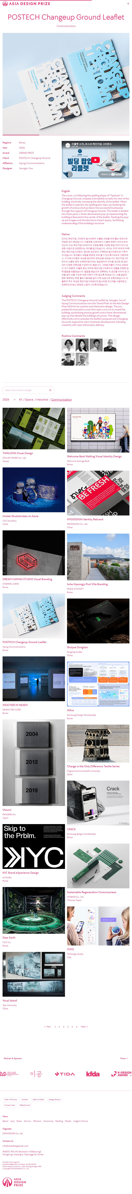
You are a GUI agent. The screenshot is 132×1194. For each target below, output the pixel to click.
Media (68, 1121)
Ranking (59, 1121)
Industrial (42, 399)
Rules (19, 1121)
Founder (25, 1099)
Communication (61, 399)
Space (29, 399)
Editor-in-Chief (38, 1099)
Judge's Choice (80, 1121)
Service (27, 1121)
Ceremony (48, 1121)
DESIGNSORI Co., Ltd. (13, 1133)
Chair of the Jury (11, 1099)
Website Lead (25, 1105)
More (123, 1058)
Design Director (55, 1099)
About (5, 1121)
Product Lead (10, 1105)
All (20, 399)
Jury (12, 1121)
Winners (37, 1121)
